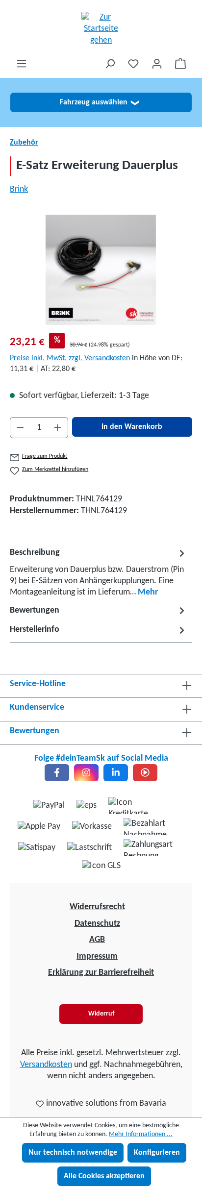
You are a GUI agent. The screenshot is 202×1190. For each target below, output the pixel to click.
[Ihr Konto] (157, 64)
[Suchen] (110, 64)
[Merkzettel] (133, 64)
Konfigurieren (157, 1153)
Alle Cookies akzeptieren (104, 1176)
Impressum (97, 956)
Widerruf (101, 1013)
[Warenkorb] (180, 64)
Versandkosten (46, 1064)
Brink (19, 189)
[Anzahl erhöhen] (58, 427)
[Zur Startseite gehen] (101, 29)
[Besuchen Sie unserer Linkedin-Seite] (115, 772)
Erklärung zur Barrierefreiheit (101, 972)
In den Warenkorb (131, 427)
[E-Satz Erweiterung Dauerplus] (101, 270)
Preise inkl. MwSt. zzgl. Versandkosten (70, 358)
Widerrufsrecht (97, 907)
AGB (97, 939)
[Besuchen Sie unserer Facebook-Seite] (57, 772)
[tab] (98, 572)
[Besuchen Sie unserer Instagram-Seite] (86, 772)
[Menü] (21, 64)
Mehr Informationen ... (141, 1134)
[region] (101, 270)
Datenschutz (97, 923)
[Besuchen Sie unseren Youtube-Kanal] (145, 772)
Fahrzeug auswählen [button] (99, 102)
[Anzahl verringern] (20, 427)
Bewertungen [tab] (34, 610)
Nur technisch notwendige (72, 1153)
